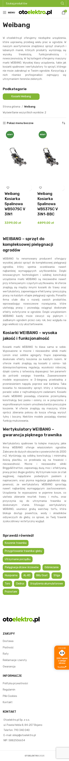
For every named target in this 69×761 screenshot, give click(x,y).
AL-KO (26, 575)
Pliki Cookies (10, 696)
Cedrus (20, 583)
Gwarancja (9, 666)
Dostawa (8, 641)
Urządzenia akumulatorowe (46, 583)
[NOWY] (18, 156)
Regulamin (9, 689)
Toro (7, 583)
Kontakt (8, 702)
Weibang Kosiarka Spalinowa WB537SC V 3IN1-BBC (47, 203)
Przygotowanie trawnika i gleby (23, 551)
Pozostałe (11, 591)
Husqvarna (11, 575)
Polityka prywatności (15, 683)
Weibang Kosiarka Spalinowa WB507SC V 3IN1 (15, 203)
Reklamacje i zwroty (15, 660)
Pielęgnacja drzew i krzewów (22, 567)
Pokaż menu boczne (20, 123)
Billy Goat (42, 575)
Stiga (57, 575)
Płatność (8, 647)
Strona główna (12, 106)
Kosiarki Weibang (21, 96)
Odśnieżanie (52, 567)
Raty (6, 653)
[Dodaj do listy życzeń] (8, 188)
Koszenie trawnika (15, 543)
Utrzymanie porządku (18, 559)
